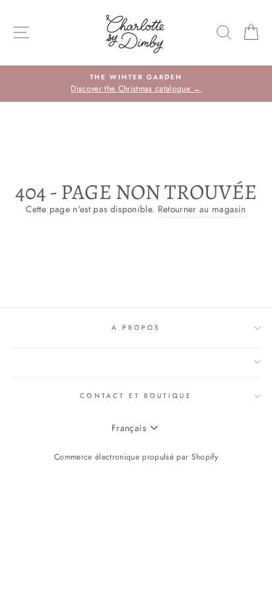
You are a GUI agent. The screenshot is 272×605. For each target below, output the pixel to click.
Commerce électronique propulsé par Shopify (136, 457)
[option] (136, 84)
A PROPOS (136, 328)
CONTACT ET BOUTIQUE (135, 396)
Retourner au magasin (202, 209)
